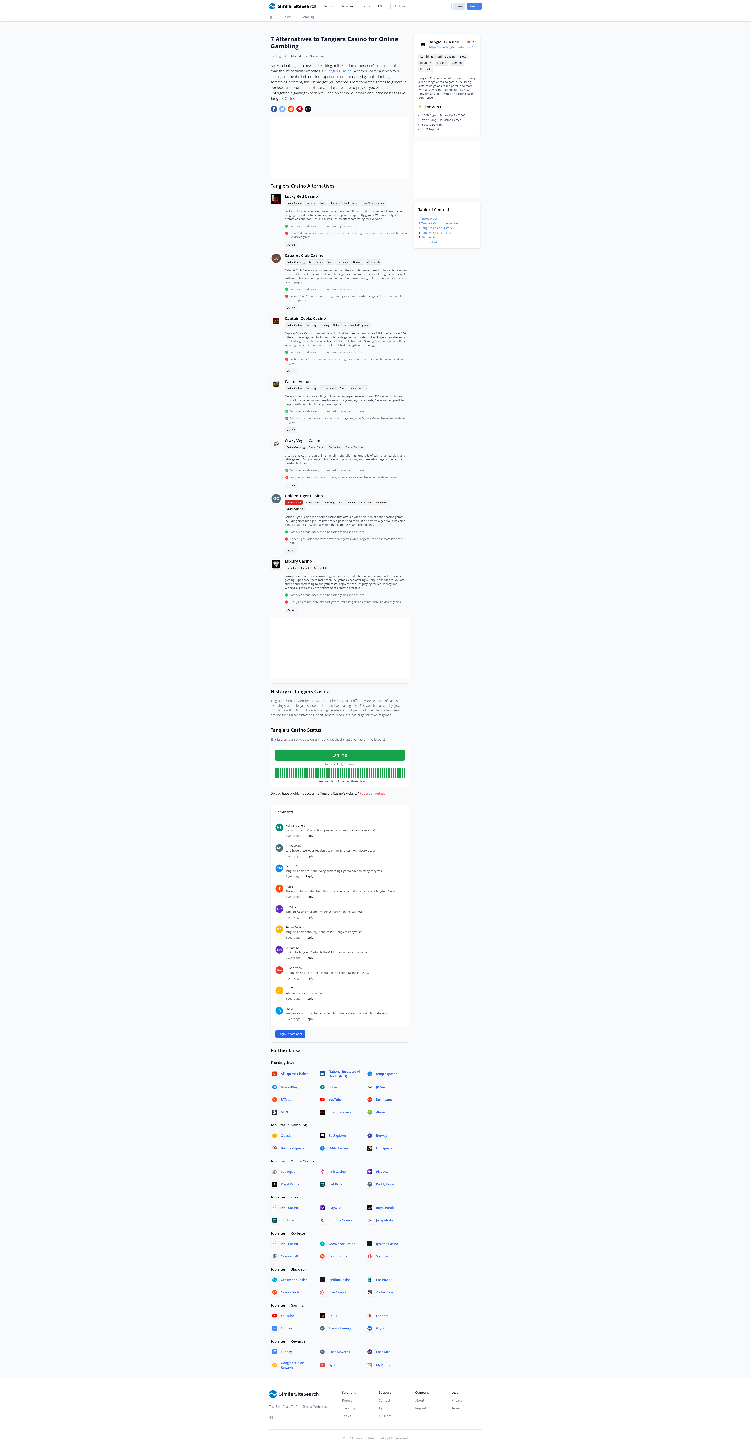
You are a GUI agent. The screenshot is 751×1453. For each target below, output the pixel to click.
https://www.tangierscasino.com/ (451, 47)
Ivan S (289, 886)
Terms (456, 1408)
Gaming (324, 325)
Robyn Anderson (296, 927)
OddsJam (288, 1136)
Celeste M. (292, 866)
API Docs (385, 1416)
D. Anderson (294, 968)
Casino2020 (289, 1256)
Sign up (474, 6)
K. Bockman (293, 846)
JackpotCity (384, 1220)
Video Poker (382, 502)
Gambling (308, 17)
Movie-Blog (289, 1087)
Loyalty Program (359, 325)
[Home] (271, 17)
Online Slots (339, 325)
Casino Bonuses (358, 388)
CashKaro (383, 1352)
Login (459, 6)
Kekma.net (384, 1099)
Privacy (457, 1400)
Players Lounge (340, 1328)
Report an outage (372, 793)
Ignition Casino (387, 1244)
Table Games (351, 203)
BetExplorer (337, 1136)
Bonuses (358, 262)
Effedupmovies (340, 1112)
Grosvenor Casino (342, 1244)
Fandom (382, 1316)
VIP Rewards (373, 262)
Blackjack (335, 203)
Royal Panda (290, 1184)
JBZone (381, 1087)
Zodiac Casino (386, 1292)
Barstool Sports (292, 1148)
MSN (284, 1112)
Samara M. (293, 947)
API (380, 6)
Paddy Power (386, 1184)
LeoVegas (288, 1172)
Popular (329, 6)
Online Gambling (296, 262)
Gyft (332, 1365)
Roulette (352, 502)
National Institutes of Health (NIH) (344, 1073)
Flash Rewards (339, 1352)
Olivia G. (291, 907)
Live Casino (343, 262)
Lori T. (290, 988)
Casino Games (328, 388)
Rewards (425, 69)
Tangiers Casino (339, 71)
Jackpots (305, 567)
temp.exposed (386, 1074)
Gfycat (381, 1328)
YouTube (335, 1099)
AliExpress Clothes (294, 1074)
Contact (384, 1400)
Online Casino (294, 203)
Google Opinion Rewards (292, 1365)
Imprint (420, 1408)
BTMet (286, 1099)
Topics (365, 6)
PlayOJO (382, 1172)
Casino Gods (338, 1256)
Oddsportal (384, 1148)
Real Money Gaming (373, 203)
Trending (348, 6)
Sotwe (333, 1087)
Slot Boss (335, 1184)
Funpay (286, 1328)
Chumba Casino (340, 1220)
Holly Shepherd (296, 825)
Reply (309, 836)
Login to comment (290, 1034)
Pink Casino (337, 1172)
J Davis (290, 1009)
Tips (382, 1408)
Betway (381, 1136)
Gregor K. (281, 56)
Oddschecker (338, 1148)
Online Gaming (295, 508)
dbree (380, 1112)
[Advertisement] (340, 147)
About (419, 1400)
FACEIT (334, 1316)
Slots (323, 203)
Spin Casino (384, 1256)
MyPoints (383, 1365)
